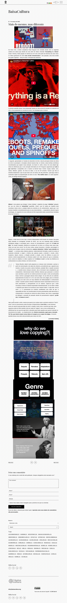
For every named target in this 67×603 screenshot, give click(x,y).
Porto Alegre (30, 551)
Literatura (12, 548)
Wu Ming (17, 556)
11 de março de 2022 (15, 21)
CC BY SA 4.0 (53, 591)
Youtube (24, 556)
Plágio (52, 548)
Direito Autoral (52, 539)
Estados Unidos (38, 542)
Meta (19, 548)
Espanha (29, 542)
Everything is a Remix (51, 51)
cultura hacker (23, 539)
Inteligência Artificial (34, 545)
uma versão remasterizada (32, 55)
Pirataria (37, 548)
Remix (19, 553)
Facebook (47, 542)
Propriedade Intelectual (42, 551)
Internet (44, 545)
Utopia (53, 553)
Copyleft (34, 537)
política (22, 551)
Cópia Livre (43, 539)
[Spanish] (51, 3)
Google (54, 542)
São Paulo (36, 553)
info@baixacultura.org (14, 589)
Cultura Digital (13, 539)
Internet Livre (52, 545)
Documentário (12, 542)
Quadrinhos (12, 553)
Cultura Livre (33, 539)
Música (30, 548)
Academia (23, 534)
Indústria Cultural (21, 545)
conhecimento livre (23, 537)
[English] (48, 3)
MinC (24, 548)
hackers (11, 545)
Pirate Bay (44, 548)
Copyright (41, 537)
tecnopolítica (45, 553)
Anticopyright (32, 534)
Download (21, 542)
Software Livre (27, 553)
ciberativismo (12, 537)
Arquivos (10, 520)
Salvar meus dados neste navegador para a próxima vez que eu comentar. (29, 502)
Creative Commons (51, 537)
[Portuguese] (49, 3)
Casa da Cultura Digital (44, 534)
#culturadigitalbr (13, 534)
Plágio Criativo (13, 551)
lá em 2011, (44, 304)
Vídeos (10, 556)
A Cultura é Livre (40, 259)
